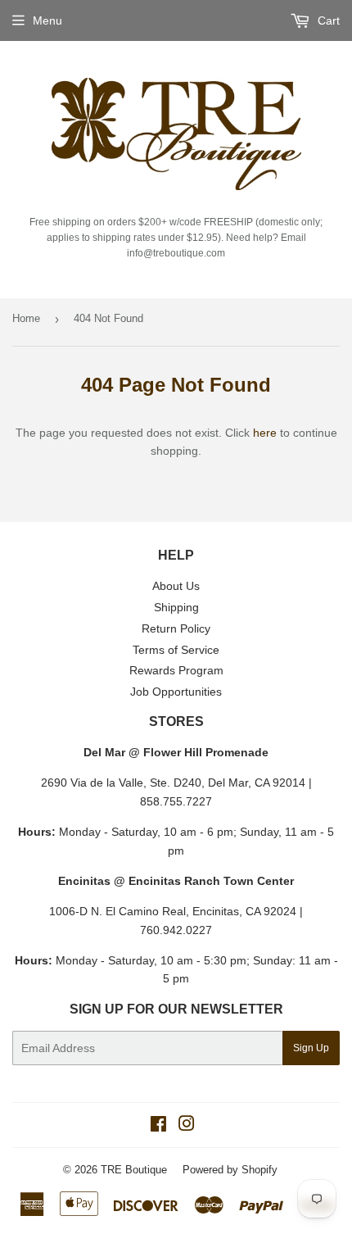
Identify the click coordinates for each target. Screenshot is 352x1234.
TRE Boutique (134, 1170)
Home (26, 318)
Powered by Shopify (230, 1170)
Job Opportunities (176, 691)
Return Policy (176, 628)
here (265, 432)
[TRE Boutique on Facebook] (158, 1125)
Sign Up (311, 1048)
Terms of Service (176, 649)
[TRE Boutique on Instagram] (186, 1125)
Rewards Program (176, 670)
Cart (327, 20)
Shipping (176, 607)
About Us (176, 585)
